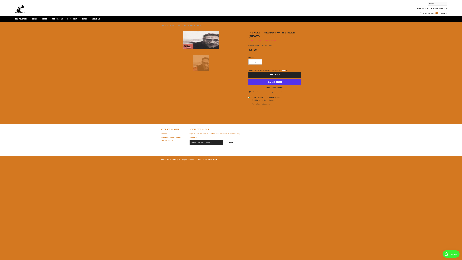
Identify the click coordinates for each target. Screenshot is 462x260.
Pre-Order (275, 75)
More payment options (274, 87)
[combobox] (436, 3)
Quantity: (252, 57)
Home (162, 25)
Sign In (444, 13)
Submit (232, 143)
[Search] (437, 4)
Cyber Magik (212, 160)
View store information (261, 104)
